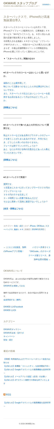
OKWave (40, 226)
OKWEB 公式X (9, 310)
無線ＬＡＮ (18, 229)
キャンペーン (9, 336)
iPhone (33, 226)
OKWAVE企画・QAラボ (13, 333)
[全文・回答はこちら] (13, 208)
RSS (8, 394)
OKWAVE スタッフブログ (20, 3)
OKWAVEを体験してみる (14, 286)
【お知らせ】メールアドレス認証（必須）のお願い (25, 376)
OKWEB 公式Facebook (13, 307)
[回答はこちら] (10, 107)
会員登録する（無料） (12, 300)
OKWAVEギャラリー (12, 329)
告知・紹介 (18, 226)
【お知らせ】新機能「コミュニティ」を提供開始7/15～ (26, 366)
